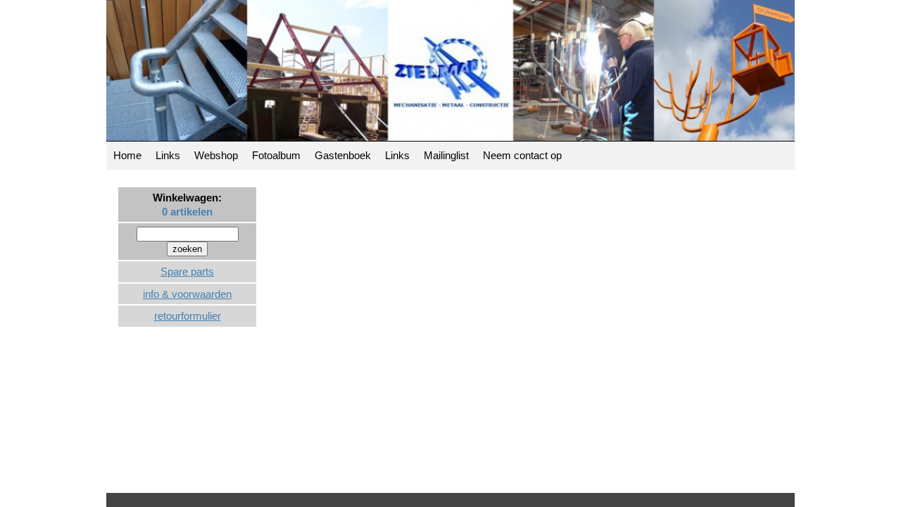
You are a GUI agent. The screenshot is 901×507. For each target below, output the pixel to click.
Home (127, 155)
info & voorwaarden (187, 294)
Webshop (216, 155)
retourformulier (187, 316)
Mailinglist (446, 155)
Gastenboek (343, 155)
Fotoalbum (276, 155)
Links (168, 155)
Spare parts (187, 271)
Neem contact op (522, 155)
